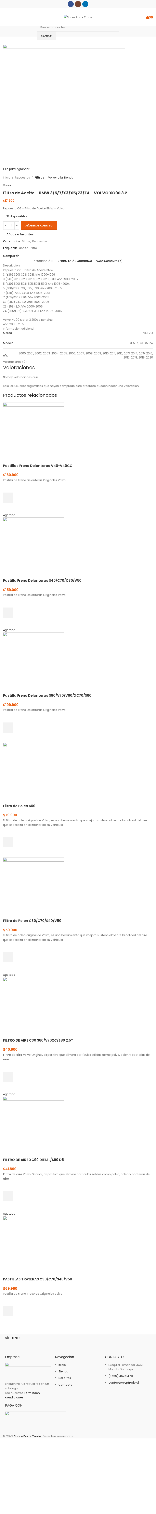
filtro (33, 248)
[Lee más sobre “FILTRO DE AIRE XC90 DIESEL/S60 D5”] (8, 1196)
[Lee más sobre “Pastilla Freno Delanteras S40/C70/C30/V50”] (8, 613)
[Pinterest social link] (30, 256)
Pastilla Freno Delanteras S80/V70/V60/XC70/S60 (47, 695)
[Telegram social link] (40, 256)
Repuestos (22, 177)
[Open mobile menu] (4, 17)
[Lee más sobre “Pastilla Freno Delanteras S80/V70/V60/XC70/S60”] (8, 727)
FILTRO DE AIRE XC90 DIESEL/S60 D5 (33, 1159)
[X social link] (26, 256)
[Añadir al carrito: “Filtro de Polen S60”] (8, 842)
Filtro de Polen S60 (19, 806)
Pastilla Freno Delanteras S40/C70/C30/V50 (42, 580)
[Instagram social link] (78, 4)
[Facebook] (10, 1345)
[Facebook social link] (71, 4)
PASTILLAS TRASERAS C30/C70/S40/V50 (37, 1279)
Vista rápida (8, 508)
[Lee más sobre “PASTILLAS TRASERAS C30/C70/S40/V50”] (8, 1311)
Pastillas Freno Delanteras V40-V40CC (37, 465)
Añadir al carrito (39, 225)
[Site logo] (78, 17)
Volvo (7, 185)
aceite (23, 248)
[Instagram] (21, 1345)
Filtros (39, 177)
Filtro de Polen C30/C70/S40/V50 (32, 920)
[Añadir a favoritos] (8, 487)
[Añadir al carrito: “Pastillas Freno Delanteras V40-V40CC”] (8, 498)
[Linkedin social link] (85, 4)
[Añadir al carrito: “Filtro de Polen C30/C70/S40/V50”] (8, 957)
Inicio (6, 177)
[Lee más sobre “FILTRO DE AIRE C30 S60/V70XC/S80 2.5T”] (8, 1077)
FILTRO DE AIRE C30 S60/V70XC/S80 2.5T (38, 1040)
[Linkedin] (32, 1345)
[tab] (43, 261)
